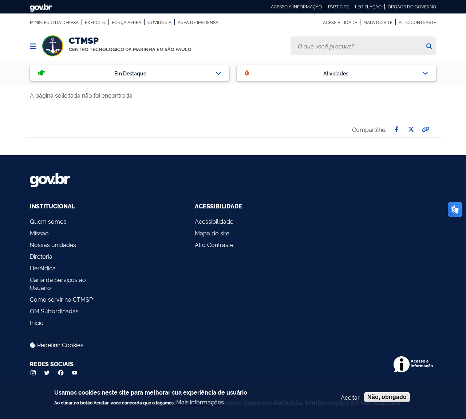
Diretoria (41, 256)
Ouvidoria (159, 22)
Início (37, 322)
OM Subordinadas (54, 311)
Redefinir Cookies (59, 345)
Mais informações (200, 402)
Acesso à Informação (296, 6)
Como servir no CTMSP (61, 299)
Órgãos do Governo (412, 6)
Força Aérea (126, 22)
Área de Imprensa (198, 22)
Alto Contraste (417, 22)
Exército (95, 22)
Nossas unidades (53, 244)
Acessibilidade (340, 22)
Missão (39, 233)
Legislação (368, 6)
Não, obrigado (387, 397)
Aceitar (350, 397)
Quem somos (48, 221)
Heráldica (43, 268)
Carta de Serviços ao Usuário (58, 283)
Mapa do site (377, 22)
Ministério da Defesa (54, 22)
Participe (338, 6)
